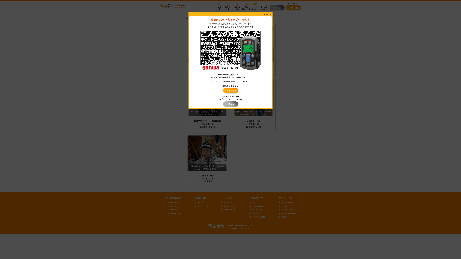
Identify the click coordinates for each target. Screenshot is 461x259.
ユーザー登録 (230, 90)
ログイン (230, 104)
